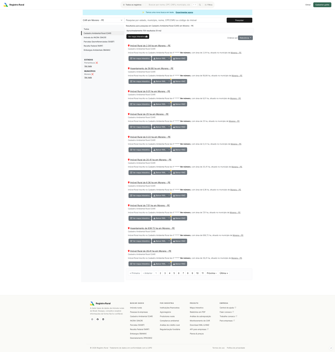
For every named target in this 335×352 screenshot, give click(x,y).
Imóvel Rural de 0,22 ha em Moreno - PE (150, 137)
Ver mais (88, 66)
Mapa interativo (196, 308)
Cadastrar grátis (322, 5)
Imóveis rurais (136, 308)
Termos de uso (218, 348)
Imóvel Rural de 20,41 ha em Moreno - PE (150, 159)
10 (197, 273)
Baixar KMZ (180, 58)
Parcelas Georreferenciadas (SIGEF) (99, 41)
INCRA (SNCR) (136, 321)
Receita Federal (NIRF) (93, 46)
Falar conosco (226, 312)
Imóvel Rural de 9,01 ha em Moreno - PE (150, 91)
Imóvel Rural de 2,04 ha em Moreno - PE (150, 45)
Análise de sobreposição (200, 316)
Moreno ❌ (89, 74)
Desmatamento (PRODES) (141, 338)
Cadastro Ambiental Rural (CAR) (97, 33)
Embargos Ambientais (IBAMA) (97, 50)
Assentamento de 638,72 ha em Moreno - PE (152, 228)
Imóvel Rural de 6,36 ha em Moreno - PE (150, 182)
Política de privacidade (236, 348)
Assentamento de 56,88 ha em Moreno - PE (151, 68)
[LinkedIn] (103, 319)
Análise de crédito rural (170, 325)
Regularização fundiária (170, 329)
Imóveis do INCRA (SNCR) (95, 37)
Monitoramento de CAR (200, 321)
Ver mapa (136, 36)
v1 (331, 348)
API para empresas (198, 329)
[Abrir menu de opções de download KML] (169, 58)
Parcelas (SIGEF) (137, 325)
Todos (86, 29)
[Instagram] (92, 319)
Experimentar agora (184, 12)
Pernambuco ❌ (91, 63)
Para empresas (226, 321)
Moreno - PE (236, 52)
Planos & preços (197, 333)
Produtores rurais (167, 316)
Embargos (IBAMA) (138, 333)
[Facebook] (98, 319)
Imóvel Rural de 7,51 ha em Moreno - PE (150, 205)
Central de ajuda (227, 308)
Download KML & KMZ (199, 325)
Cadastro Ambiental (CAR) (141, 316)
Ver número (185, 52)
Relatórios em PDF (197, 312)
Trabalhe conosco (227, 316)
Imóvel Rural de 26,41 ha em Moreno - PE (150, 251)
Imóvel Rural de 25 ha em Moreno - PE (149, 114)
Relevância (245, 38)
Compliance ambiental (169, 321)
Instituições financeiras (169, 308)
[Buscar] (200, 5)
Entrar (308, 5)
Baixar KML (160, 58)
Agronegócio (165, 312)
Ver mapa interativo (141, 58)
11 (203, 273)
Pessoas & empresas (139, 312)
